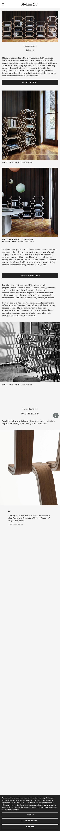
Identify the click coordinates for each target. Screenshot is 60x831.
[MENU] (3, 3)
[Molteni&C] (30, 3)
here (12, 807)
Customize (30, 827)
